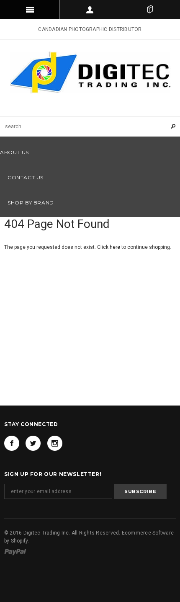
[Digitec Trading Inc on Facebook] (11, 443)
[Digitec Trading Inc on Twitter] (33, 443)
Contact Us (26, 177)
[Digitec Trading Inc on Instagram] (54, 443)
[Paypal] (15, 552)
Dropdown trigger (90, 9)
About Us (14, 152)
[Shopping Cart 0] (150, 9)
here (115, 247)
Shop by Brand (31, 202)
